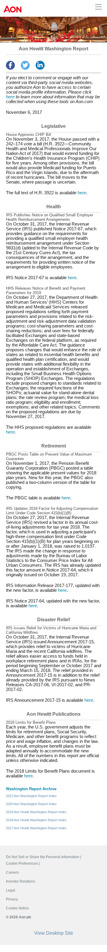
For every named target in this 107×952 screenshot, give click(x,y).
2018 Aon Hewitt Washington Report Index (36, 820)
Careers (12, 872)
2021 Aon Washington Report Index (31, 796)
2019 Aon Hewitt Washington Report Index (36, 812)
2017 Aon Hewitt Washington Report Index (36, 828)
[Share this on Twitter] (25, 65)
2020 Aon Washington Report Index (31, 804)
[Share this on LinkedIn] (40, 65)
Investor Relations (20, 881)
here (10, 96)
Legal (10, 890)
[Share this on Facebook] (10, 65)
